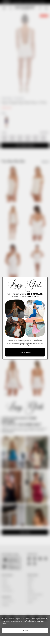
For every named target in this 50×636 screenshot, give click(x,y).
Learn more (25, 352)
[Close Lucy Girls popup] (45, 279)
